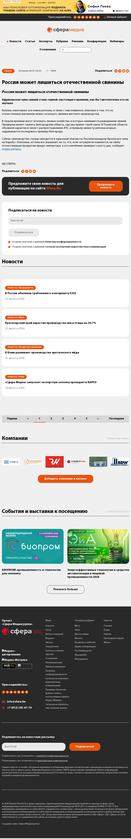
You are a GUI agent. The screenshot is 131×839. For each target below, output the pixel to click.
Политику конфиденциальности (63, 242)
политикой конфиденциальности (52, 756)
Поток (48, 630)
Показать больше (65, 589)
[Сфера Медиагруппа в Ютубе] (82, 18)
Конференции (96, 41)
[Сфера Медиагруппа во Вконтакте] (79, 18)
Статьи (30, 41)
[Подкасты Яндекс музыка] (98, 18)
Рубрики (62, 41)
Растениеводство (83, 651)
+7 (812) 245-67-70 (19, 707)
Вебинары (117, 41)
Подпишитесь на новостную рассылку (28, 737)
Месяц (107, 642)
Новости (15, 41)
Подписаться (24, 232)
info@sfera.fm (16, 701)
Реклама (77, 41)
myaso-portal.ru (11, 149)
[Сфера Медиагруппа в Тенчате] (90, 18)
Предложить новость (106, 186)
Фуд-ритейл (81, 655)
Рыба (77, 630)
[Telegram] (119, 71)
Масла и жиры (82, 634)
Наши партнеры (118, 438)
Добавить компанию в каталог (65, 478)
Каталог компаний (54, 634)
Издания (50, 638)
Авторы (49, 642)
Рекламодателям (54, 662)
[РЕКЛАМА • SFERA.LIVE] (65, 12)
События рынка (118, 511)
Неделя (107, 634)
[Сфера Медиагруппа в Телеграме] (86, 18)
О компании (47, 49)
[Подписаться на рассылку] (94, 18)
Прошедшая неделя (114, 638)
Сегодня (108, 626)
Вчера (107, 630)
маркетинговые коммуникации (52, 761)
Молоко (79, 638)
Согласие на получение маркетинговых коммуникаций (75, 247)
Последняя (116, 418)
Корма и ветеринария (85, 646)
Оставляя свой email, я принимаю (46, 242)
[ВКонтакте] (116, 71)
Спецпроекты (52, 646)
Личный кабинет (117, 17)
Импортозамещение (55, 667)
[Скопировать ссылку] (123, 71)
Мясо (77, 626)
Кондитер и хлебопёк (85, 642)
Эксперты (45, 41)
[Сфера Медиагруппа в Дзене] (75, 18)
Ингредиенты (81, 659)
